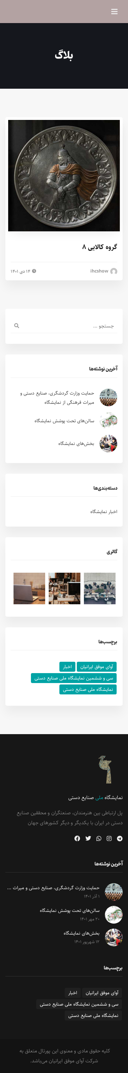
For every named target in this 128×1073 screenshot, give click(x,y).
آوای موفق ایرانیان (96, 667)
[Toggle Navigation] (114, 12)
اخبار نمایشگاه (103, 512)
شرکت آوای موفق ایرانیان (73, 1061)
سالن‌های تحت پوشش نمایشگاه (64, 421)
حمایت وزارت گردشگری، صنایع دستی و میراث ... (53, 888)
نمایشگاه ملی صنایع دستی (88, 689)
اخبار (67, 667)
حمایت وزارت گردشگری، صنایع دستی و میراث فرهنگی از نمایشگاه (57, 397)
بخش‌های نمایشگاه (76, 443)
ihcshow (100, 271)
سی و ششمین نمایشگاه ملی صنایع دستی (73, 678)
